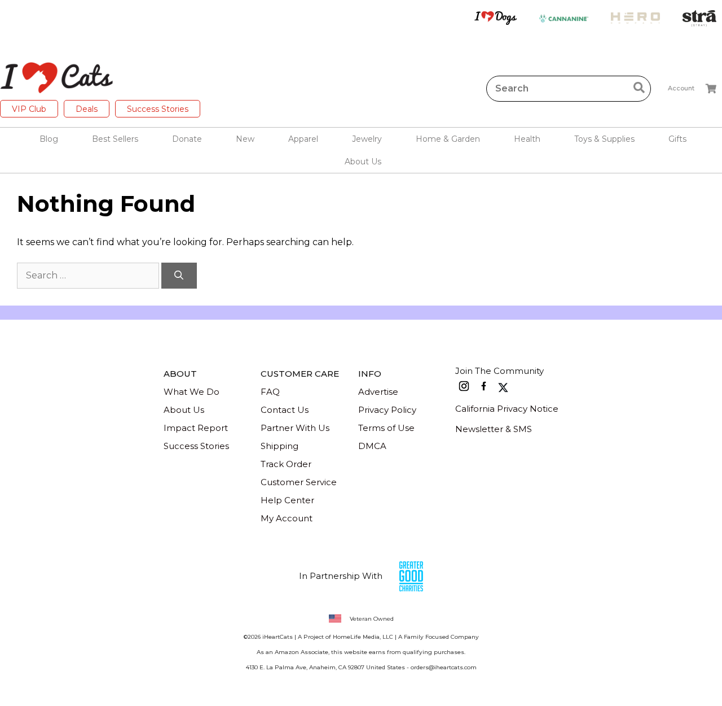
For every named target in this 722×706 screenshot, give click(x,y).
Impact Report (196, 427)
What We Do (191, 391)
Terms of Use (386, 427)
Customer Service (299, 482)
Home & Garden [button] (448, 139)
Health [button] (527, 139)
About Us (184, 409)
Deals (87, 109)
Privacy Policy (387, 409)
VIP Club (29, 109)
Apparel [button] (303, 139)
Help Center (287, 500)
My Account (286, 518)
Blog (48, 139)
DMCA (372, 446)
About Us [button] (363, 161)
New (245, 139)
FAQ (270, 391)
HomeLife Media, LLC (363, 636)
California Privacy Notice (506, 408)
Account (681, 88)
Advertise (378, 391)
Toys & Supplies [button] (604, 139)
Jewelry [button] (367, 139)
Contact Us (285, 409)
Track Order (286, 464)
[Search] (179, 276)
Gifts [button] (677, 139)
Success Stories (157, 109)
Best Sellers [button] (115, 139)
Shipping (279, 446)
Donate (187, 139)
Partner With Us (295, 427)
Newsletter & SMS (493, 429)
